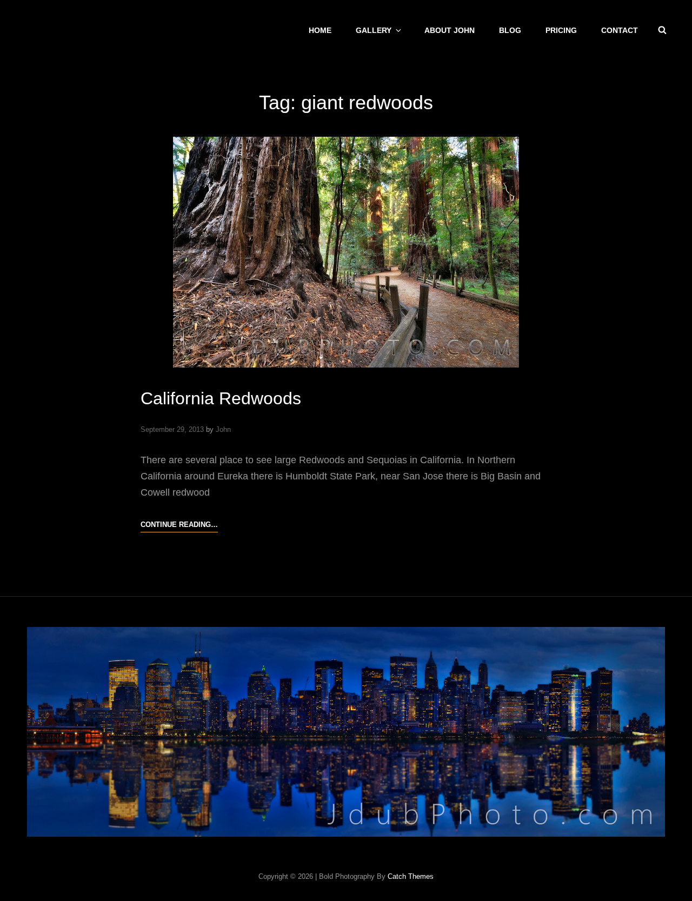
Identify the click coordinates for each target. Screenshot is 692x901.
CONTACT (619, 30)
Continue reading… (179, 526)
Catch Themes (411, 876)
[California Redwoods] (346, 252)
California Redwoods (221, 398)
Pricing (561, 30)
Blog (510, 30)
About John (449, 30)
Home (320, 30)
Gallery (373, 30)
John (223, 429)
